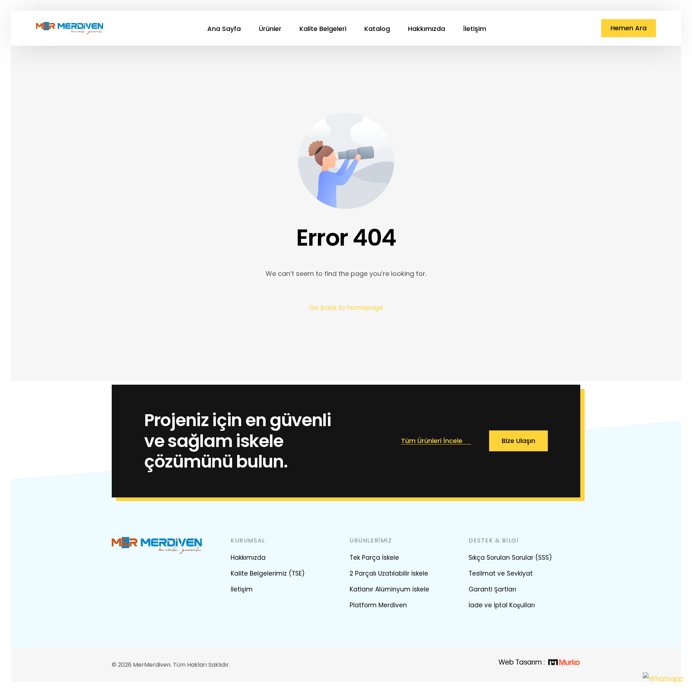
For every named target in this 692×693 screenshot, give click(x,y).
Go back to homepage (346, 307)
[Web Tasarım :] (563, 662)
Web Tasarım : (521, 662)
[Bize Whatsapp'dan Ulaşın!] (663, 678)
